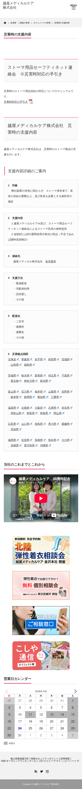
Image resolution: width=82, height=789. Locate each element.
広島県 (12, 423)
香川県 (52, 423)
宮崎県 (15, 445)
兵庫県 (52, 407)
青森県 (25, 359)
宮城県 (66, 359)
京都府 (25, 407)
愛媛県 (66, 423)
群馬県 (39, 375)
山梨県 (52, 391)
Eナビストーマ (48, 761)
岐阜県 (15, 397)
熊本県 (52, 440)
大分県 (66, 440)
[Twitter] (41, 771)
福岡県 (12, 440)
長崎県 (39, 440)
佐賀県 (25, 440)
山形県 (15, 364)
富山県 (12, 391)
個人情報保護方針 (19, 759)
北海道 (12, 359)
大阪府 (39, 407)
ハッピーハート (68, 761)
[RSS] (35, 771)
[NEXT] (74, 691)
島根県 (44, 413)
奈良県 (66, 407)
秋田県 (52, 359)
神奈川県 (29, 380)
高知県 (15, 429)
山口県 (25, 423)
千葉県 (66, 375)
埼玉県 (52, 375)
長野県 (66, 391)
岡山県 (58, 413)
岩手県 (39, 359)
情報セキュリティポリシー (44, 759)
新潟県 (44, 380)
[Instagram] (47, 771)
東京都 (15, 380)
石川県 (25, 391)
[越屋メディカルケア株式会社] (19, 5)
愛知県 (41, 397)
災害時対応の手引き (16, 101)
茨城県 (12, 375)
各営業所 (50, 261)
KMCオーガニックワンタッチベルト (19, 761)
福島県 (28, 364)
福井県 (39, 391)
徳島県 (39, 423)
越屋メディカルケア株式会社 (46, 784)
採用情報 (65, 759)
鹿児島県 (29, 445)
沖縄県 (44, 445)
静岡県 (28, 397)
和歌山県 (16, 413)
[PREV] (7, 691)
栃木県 (25, 375)
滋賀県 (12, 407)
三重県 (55, 397)
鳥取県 (31, 413)
